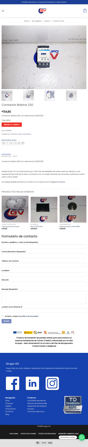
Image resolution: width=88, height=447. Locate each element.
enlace (62, 182)
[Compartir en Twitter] (11, 143)
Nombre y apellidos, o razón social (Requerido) (20, 242)
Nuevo (47, 21)
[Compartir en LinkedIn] (23, 143)
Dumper (30, 409)
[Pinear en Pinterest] (19, 143)
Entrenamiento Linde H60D (70, 227)
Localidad (5, 270)
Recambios (37, 21)
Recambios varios (9, 140)
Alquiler (8, 406)
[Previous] (1, 214)
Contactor (58, 21)
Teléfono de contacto (10, 261)
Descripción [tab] (6, 156)
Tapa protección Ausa (10, 227)
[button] (3, 10)
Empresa (9, 403)
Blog (7, 414)
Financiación (10, 409)
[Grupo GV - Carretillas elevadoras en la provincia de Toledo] (44, 10)
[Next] (86, 214)
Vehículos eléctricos (35, 411)
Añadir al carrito (12, 124)
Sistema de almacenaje (37, 403)
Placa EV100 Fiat (37, 227)
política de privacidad (29, 316)
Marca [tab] (14, 156)
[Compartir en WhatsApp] (3, 143)
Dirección (5, 280)
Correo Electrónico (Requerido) (14, 252)
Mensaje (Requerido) (10, 289)
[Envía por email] (15, 143)
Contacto (9, 411)
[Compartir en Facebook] (7, 143)
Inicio (26, 21)
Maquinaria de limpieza (36, 406)
